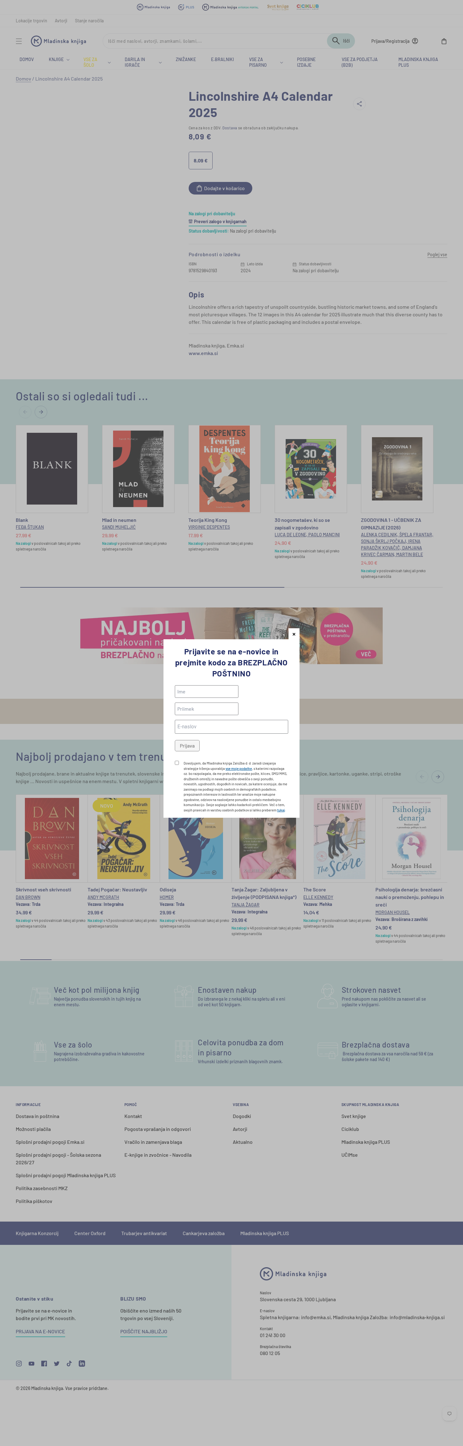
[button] (294, 633)
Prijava (187, 745)
